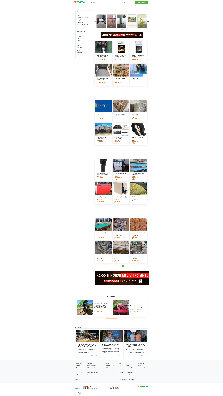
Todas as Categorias (80, 6)
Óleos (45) (79, 20)
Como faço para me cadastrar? (125, 365)
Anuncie (139, 365)
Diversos (79, 12)
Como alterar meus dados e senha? (126, 372)
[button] (120, 2)
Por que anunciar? (141, 367)
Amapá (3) (79, 36)
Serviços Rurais (78, 370)
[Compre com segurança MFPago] (76, 388)
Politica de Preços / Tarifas (92, 372)
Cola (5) (78, 15)
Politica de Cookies (91, 370)
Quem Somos (96, 6)
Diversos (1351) (80, 19)
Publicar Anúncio (141, 2)
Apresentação (77, 365)
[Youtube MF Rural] (113, 388)
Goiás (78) (79, 45)
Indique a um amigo (110, 365)
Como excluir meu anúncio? (124, 374)
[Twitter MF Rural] (116, 388)
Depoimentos (122, 6)
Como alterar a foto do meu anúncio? (126, 377)
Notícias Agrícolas (78, 372)
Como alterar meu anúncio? (124, 370)
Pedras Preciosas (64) (81, 22)
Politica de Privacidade (92, 367)
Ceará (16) (79, 40)
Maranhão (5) (79, 47)
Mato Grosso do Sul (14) (81, 50)
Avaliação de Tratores (79, 377)
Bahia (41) (79, 38)
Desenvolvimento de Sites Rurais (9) (84, 17)
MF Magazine (109, 6)
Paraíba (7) (79, 55)
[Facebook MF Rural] (111, 388)
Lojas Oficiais (135, 6)
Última (147, 266)
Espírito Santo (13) (80, 43)
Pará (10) (78, 54)
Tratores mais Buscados (111, 367)
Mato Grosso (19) (80, 52)
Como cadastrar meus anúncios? (125, 367)
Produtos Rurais (78, 367)
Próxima (142, 266)
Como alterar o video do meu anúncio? (126, 379)
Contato (88, 374)
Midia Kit (147, 6)
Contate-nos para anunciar (143, 370)
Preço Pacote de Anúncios (92, 365)
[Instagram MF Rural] (118, 388)
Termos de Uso (90, 377)
